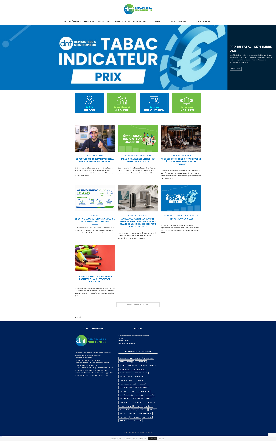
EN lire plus (235, 68)
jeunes (143, 384)
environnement (126, 376)
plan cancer (138, 402)
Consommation (125, 373)
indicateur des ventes (128, 384)
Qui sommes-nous (140, 21)
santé (152, 410)
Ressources (158, 21)
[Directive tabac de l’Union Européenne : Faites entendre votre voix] (95, 198)
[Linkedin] (203, 21)
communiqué (125, 369)
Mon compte (183, 21)
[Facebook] (196, 21)
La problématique (72, 21)
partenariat (124, 402)
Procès (148, 406)
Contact (120, 338)
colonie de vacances (148, 365)
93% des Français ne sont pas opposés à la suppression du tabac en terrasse (181, 161)
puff (135, 410)
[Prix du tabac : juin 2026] (181, 198)
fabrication (139, 376)
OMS (148, 398)
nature (139, 395)
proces (138, 406)
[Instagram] (201, 21)
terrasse (135, 417)
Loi (133, 391)
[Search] (212, 21)
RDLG (143, 410)
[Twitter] (198, 21)
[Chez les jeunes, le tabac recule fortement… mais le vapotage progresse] (95, 258)
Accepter (152, 439)
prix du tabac (125, 406)
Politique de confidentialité (126, 343)
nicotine (150, 395)
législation (144, 391)
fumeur (140, 380)
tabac (131, 413)
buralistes (148, 358)
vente (122, 421)
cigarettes (140, 362)
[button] (4, 57)
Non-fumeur (124, 398)
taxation (124, 417)
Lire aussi (162, 439)
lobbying (124, 391)
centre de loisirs (126, 362)
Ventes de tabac (135, 421)
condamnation (139, 369)
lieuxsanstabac (141, 387)
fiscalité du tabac (126, 380)
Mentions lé (122, 341)
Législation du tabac (93, 21)
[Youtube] (206, 21)
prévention (124, 410)
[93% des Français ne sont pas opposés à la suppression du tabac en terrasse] (181, 138)
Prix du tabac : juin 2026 (181, 219)
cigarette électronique (128, 365)
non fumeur (138, 398)
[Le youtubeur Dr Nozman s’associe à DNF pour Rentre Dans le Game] (95, 138)
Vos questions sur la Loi (118, 21)
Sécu (122, 413)
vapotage (147, 417)
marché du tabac (126, 395)
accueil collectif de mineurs (130, 358)
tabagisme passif (144, 413)
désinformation (141, 373)
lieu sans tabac (126, 387)
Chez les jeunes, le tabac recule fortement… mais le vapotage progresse (95, 279)
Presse (170, 21)
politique (151, 402)
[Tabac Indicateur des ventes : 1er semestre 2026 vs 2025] (138, 138)
